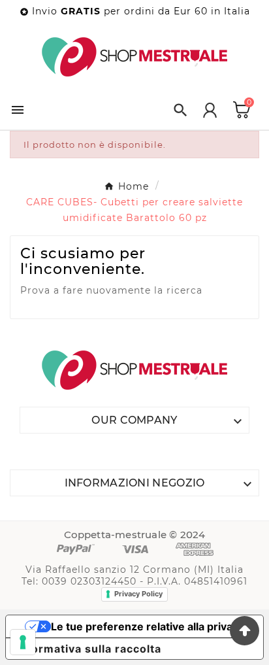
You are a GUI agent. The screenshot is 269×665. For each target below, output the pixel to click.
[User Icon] (209, 110)
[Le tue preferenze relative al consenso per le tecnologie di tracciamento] (22, 642)
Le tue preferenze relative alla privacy (147, 626)
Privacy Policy (138, 593)
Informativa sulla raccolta (88, 648)
